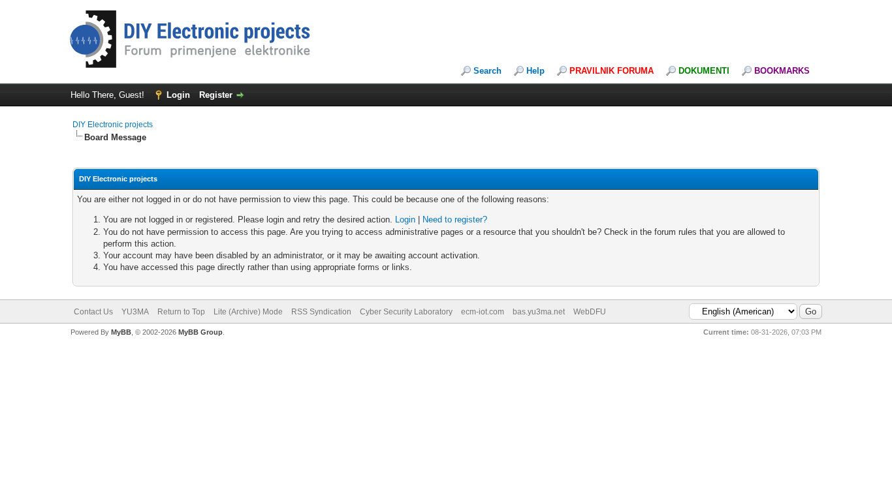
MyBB (121, 332)
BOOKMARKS (782, 71)
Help (535, 71)
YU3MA (135, 311)
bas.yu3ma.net (539, 311)
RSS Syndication (321, 311)
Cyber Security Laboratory (406, 311)
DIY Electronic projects (112, 124)
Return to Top (181, 311)
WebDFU (589, 311)
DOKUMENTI (703, 71)
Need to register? (454, 219)
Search (487, 71)
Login (178, 95)
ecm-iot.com (482, 311)
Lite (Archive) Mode (248, 311)
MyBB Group (200, 332)
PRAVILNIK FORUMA (611, 71)
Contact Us (93, 311)
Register (215, 95)
